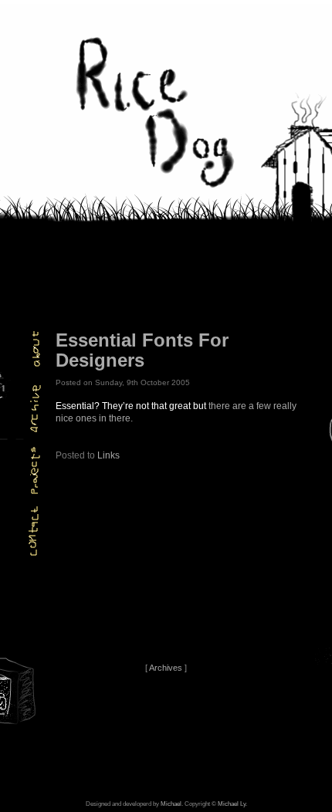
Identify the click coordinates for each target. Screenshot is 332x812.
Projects (30, 470)
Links (108, 455)
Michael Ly (232, 803)
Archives (30, 409)
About (30, 348)
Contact (30, 531)
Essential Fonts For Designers (142, 350)
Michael (171, 803)
